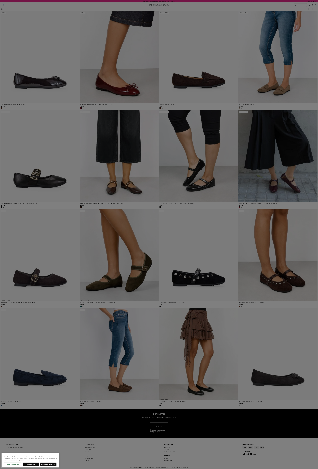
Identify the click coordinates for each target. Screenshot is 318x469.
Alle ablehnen (31, 464)
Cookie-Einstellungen (13, 464)
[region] (30, 460)
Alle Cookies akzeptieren (48, 464)
